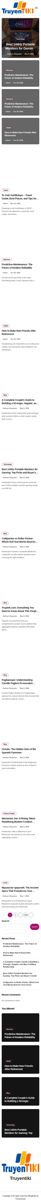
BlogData (32, 1196)
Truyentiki (20, 1178)
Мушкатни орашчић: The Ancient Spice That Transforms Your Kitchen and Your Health (20, 891)
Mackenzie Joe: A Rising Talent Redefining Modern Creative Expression (18, 821)
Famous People (9, 813)
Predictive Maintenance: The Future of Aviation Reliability (20, 945)
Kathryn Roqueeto (15, 54)
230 (25, 915)
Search (5, 921)
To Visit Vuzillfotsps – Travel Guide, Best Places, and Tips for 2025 (19, 198)
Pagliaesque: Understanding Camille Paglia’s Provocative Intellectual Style (17, 683)
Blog (5, 395)
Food (5, 883)
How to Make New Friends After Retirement (17, 954)
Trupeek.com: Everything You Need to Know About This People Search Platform (19, 611)
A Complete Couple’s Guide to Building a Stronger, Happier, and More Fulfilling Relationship (20, 403)
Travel (6, 190)
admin (8, 83)
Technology (20, 39)
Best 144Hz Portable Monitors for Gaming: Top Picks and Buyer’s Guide (20, 472)
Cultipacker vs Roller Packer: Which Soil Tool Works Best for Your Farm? (19, 541)
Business (9, 70)
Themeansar (20, 1199)
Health (8, 128)
